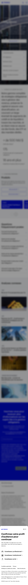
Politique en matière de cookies (8, 568)
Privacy (14, 566)
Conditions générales (6, 566)
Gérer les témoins (21, 568)
